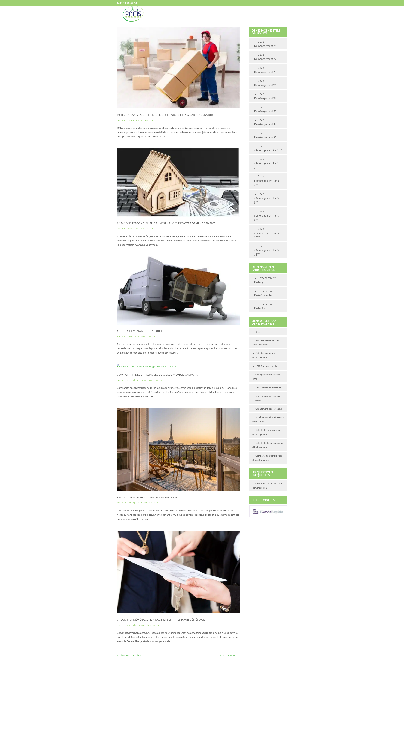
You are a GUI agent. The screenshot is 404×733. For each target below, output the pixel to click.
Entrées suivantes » (229, 654)
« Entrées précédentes (129, 654)
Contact (272, 14)
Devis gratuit (192, 14)
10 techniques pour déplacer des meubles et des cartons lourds (165, 114)
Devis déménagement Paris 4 (266, 181)
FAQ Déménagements (266, 366)
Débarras (250, 14)
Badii (123, 120)
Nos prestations (223, 14)
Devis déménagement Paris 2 (266, 163)
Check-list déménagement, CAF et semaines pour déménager (162, 619)
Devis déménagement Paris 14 (266, 233)
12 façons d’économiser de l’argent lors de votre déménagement (166, 223)
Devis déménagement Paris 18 (266, 250)
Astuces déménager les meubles (140, 330)
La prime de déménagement (268, 387)
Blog (257, 331)
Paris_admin (127, 380)
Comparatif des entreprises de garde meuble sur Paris (157, 374)
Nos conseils (147, 120)
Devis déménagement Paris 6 (266, 215)
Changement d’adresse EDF (268, 408)
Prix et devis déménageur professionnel (147, 497)
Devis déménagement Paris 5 (266, 198)
